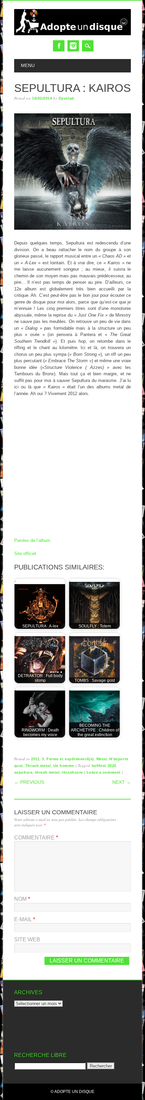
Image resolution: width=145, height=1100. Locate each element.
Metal (101, 759)
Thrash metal (38, 766)
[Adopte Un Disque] (72, 33)
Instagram (73, 45)
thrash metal (47, 772)
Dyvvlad (66, 98)
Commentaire (36, 837)
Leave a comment (104, 772)
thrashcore (72, 772)
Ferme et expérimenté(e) (70, 759)
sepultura (23, 772)
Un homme (63, 766)
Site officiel (25, 553)
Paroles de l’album (32, 540)
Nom (22, 899)
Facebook (58, 45)
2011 (35, 759)
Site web (27, 939)
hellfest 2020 (104, 766)
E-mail (24, 919)
